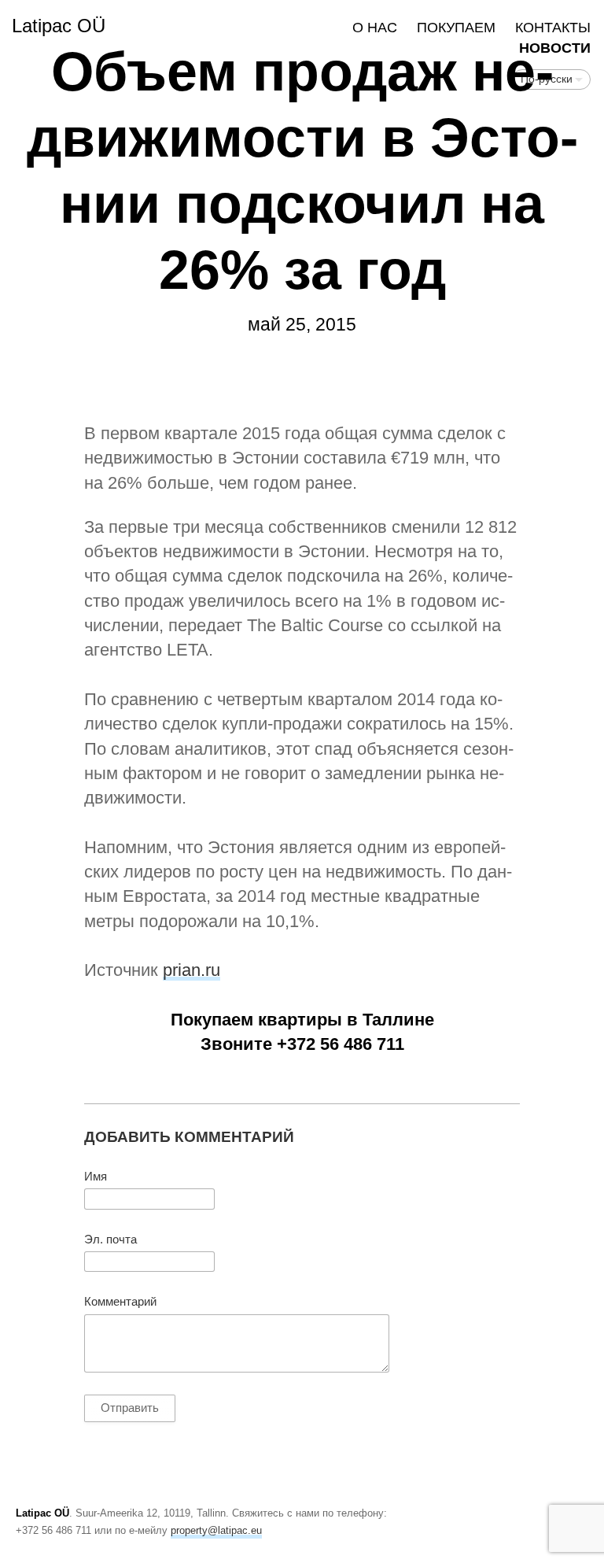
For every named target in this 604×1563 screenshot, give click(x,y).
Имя (95, 1176)
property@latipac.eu (216, 1530)
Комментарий (120, 1301)
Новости (555, 48)
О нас (374, 27)
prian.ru (191, 970)
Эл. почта (110, 1239)
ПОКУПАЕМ (456, 27)
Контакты (553, 27)
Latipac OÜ (58, 25)
